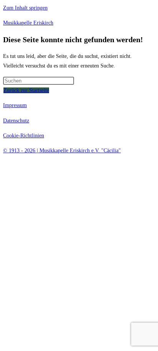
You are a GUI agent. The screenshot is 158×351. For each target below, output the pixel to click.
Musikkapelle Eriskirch (28, 23)
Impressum (15, 105)
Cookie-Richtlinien (23, 135)
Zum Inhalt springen (25, 8)
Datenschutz (16, 121)
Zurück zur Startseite (26, 90)
